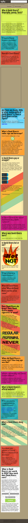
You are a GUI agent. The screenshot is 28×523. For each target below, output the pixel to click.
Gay (3, 175)
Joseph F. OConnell (7, 408)
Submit (10, 500)
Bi (2, 182)
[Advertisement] (11, 87)
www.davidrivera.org (17, 396)
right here (4, 124)
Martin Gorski (5, 412)
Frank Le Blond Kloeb (7, 410)
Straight (4, 178)
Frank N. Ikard (10, 409)
